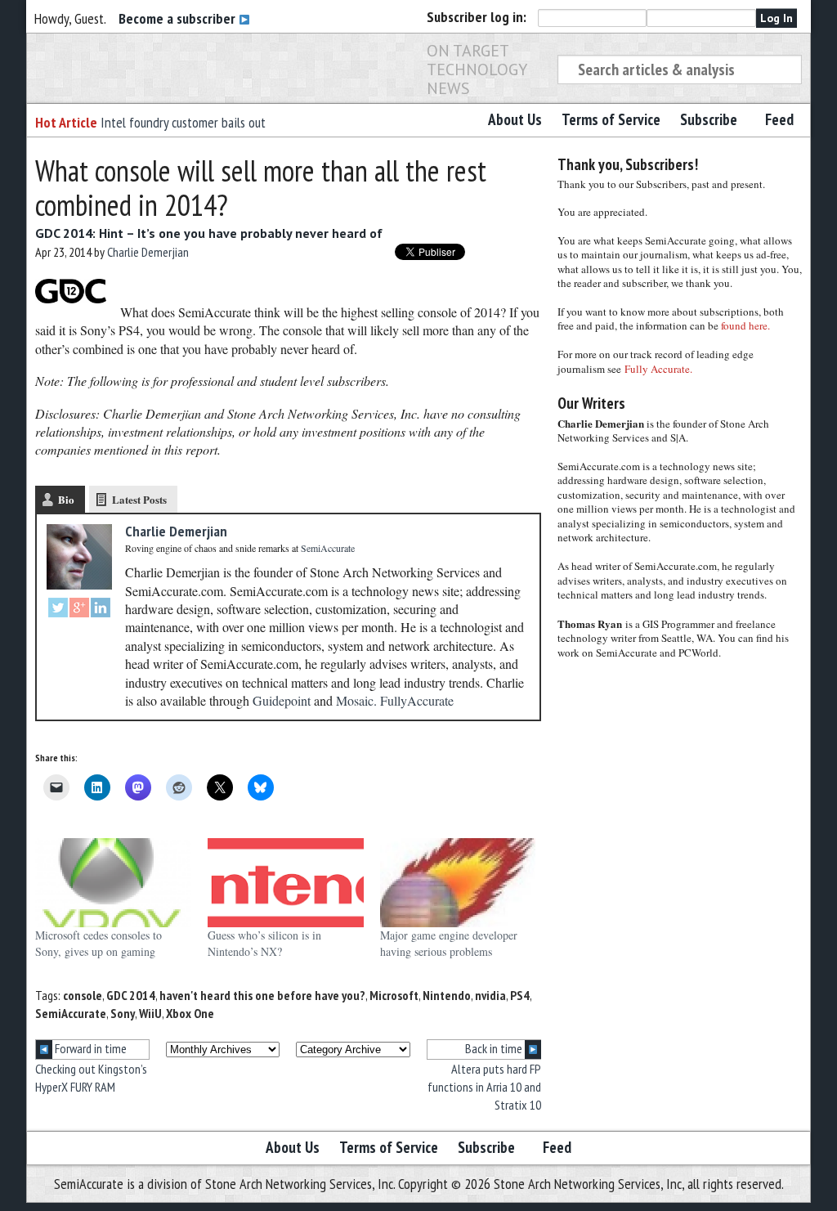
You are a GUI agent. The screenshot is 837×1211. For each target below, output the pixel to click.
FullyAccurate (417, 700)
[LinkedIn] (100, 609)
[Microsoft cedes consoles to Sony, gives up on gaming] (113, 882)
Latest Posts (139, 499)
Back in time (495, 1048)
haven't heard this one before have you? (262, 995)
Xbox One (190, 1013)
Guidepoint (282, 700)
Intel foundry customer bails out (183, 122)
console (82, 995)
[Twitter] (58, 609)
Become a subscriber (179, 18)
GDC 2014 (130, 995)
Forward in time (89, 1048)
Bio (66, 499)
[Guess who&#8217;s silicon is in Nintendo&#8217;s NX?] (286, 882)
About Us (515, 119)
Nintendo (447, 995)
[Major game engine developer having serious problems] (458, 882)
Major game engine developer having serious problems (448, 943)
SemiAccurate (70, 1013)
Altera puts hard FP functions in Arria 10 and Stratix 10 (484, 1087)
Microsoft (393, 995)
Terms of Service (611, 119)
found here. (745, 325)
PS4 (520, 995)
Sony (122, 1013)
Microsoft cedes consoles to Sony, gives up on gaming (98, 943)
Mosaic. (356, 700)
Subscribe (708, 119)
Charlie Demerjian (148, 252)
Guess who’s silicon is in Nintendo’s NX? (264, 943)
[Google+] (79, 609)
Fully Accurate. (658, 368)
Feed (779, 119)
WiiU (150, 1013)
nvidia (490, 995)
